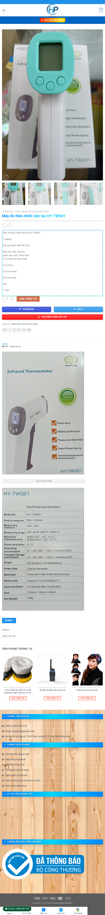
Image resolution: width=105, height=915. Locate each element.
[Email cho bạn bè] (19, 330)
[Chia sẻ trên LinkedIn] (29, 330)
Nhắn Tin (43, 913)
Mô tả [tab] (5, 346)
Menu (9, 913)
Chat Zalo (61, 913)
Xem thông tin (28, 299)
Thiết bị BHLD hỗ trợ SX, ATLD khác (32, 211)
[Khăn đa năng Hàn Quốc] (87, 669)
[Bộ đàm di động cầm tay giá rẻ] (52, 669)
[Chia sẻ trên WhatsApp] (4, 330)
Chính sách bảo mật (14, 764)
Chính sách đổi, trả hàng (17, 770)
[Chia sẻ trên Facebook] (9, 330)
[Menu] (3, 10)
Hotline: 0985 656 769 (18, 908)
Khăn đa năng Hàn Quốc (87, 690)
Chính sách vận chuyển (16, 775)
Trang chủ (7, 211)
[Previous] (7, 105)
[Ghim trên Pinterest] (24, 330)
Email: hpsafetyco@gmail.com (20, 731)
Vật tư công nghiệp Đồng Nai (60, 903)
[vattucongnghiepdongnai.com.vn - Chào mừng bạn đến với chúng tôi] (52, 10)
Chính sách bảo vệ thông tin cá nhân (22, 780)
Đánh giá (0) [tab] (15, 346)
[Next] (97, 105)
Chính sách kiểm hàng (16, 786)
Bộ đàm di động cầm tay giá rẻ (52, 690)
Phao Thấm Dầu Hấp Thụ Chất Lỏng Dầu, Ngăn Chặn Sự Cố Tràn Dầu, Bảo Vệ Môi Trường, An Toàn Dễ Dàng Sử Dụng (18, 691)
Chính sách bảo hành (15, 759)
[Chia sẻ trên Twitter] (14, 330)
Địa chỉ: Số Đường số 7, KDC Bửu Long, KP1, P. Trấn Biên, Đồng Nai (37, 736)
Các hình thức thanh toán (17, 754)
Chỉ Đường (78, 913)
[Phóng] (5, 177)
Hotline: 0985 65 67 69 (16, 726)
